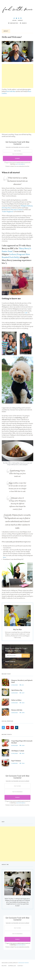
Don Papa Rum (6, 208)
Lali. (26, 313)
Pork (11, 664)
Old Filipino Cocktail (17, 751)
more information (20, 164)
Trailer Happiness (7, 212)
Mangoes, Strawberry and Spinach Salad (21, 681)
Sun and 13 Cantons (17, 210)
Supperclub (12, 965)
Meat (6, 664)
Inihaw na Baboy (16, 700)
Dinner (15, 664)
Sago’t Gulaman (16, 761)
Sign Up (20, 20)
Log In (14, 20)
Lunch (20, 664)
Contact (20, 965)
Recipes (4, 965)
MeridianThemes (23, 962)
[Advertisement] (17, 76)
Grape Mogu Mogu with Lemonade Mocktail (21, 742)
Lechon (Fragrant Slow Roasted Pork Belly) (16, 256)
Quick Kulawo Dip (16, 690)
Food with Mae (10, 91)
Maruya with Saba (16, 710)
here (4, 557)
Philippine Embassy (27, 206)
